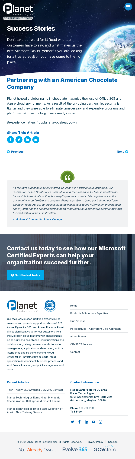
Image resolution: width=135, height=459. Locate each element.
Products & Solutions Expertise (89, 313)
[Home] (67, 11)
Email (35, 139)
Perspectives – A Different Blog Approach (95, 328)
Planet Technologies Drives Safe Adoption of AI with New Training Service (35, 410)
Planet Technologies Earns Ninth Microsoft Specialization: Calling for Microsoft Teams (33, 399)
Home (73, 305)
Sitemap (113, 441)
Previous (17, 151)
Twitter (18, 139)
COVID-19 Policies (81, 344)
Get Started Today (27, 275)
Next (120, 151)
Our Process (77, 321)
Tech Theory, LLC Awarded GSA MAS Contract (35, 389)
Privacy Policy (95, 441)
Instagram (100, 422)
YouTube (93, 422)
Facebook (10, 139)
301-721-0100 (87, 408)
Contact (75, 351)
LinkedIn (27, 139)
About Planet (78, 336)
